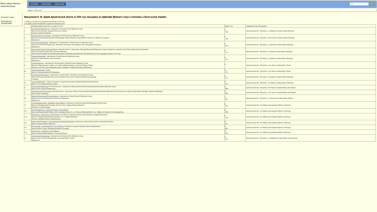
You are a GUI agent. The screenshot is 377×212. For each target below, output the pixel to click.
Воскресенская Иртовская (40, 75)
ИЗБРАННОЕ (59, 4)
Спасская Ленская (37, 63)
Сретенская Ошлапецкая (39, 42)
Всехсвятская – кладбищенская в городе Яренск (47, 126)
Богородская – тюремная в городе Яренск (45, 131)
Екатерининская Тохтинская (41, 91)
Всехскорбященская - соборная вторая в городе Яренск (49, 110)
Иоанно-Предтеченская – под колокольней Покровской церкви (52, 121)
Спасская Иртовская (38, 82)
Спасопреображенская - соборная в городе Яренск (48, 103)
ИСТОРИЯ (34, 4)
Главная (30, 10)
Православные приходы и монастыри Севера (10, 4)
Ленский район (6, 23)
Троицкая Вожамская (38, 56)
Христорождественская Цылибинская (44, 49)
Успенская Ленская (37, 70)
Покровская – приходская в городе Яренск (45, 115)
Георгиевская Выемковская (40, 136)
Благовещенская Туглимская (40, 36)
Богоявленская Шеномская (40, 29)
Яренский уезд (6, 21)
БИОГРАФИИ (46, 4)
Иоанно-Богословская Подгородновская (44, 96)
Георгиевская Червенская (39, 86)
